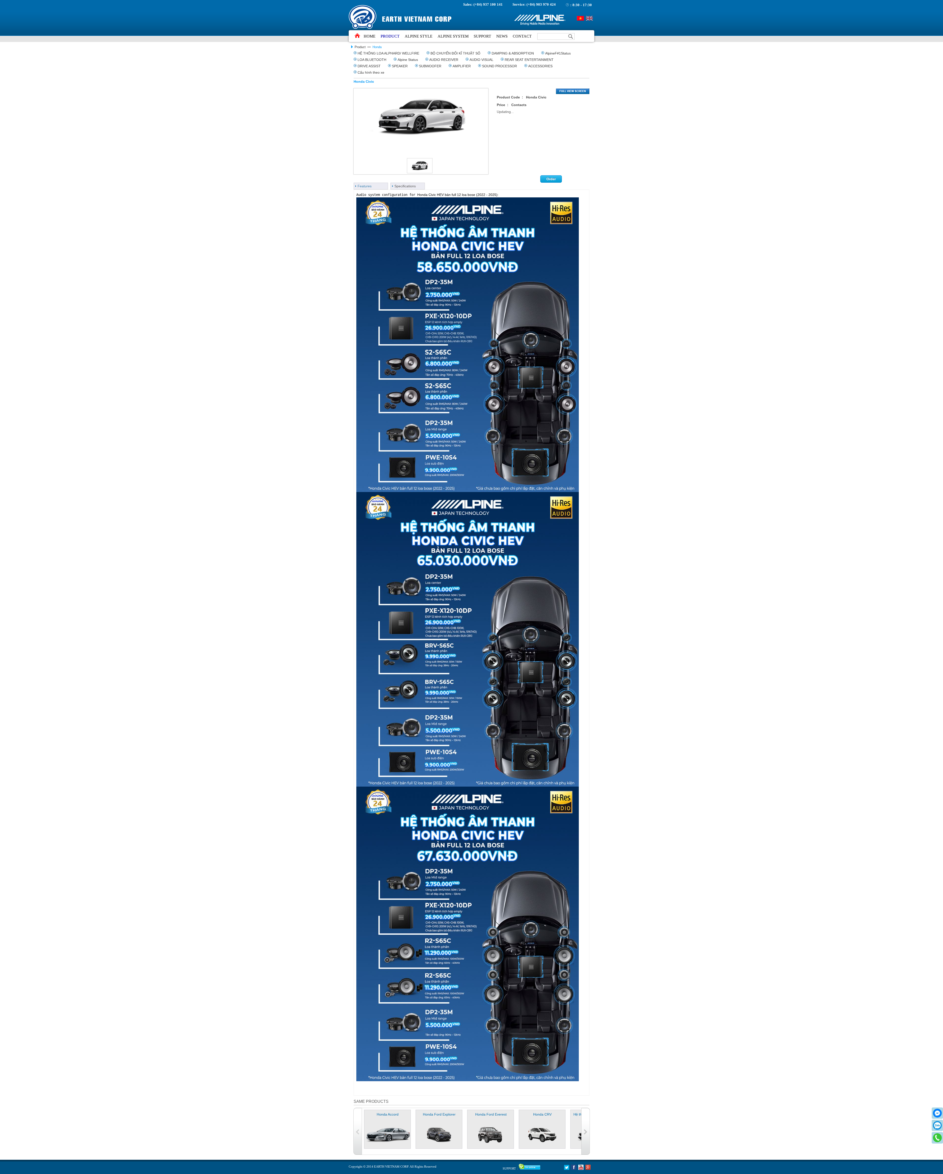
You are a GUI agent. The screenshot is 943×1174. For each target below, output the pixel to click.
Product (390, 36)
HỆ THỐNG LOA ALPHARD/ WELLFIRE (388, 53)
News (502, 36)
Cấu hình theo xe (371, 72)
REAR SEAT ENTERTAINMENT (529, 60)
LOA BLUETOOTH (372, 60)
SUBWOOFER (430, 66)
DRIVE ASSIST (369, 66)
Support (482, 36)
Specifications (405, 186)
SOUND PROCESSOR (499, 66)
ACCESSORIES (540, 66)
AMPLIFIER (462, 66)
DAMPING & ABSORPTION (513, 53)
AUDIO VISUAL (481, 60)
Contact (522, 36)
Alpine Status (408, 60)
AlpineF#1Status (558, 53)
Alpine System (453, 36)
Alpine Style (418, 36)
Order (551, 179)
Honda (377, 47)
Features (365, 186)
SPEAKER (400, 66)
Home (369, 36)
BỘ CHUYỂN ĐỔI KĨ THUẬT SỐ (455, 53)
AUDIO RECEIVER (443, 60)
